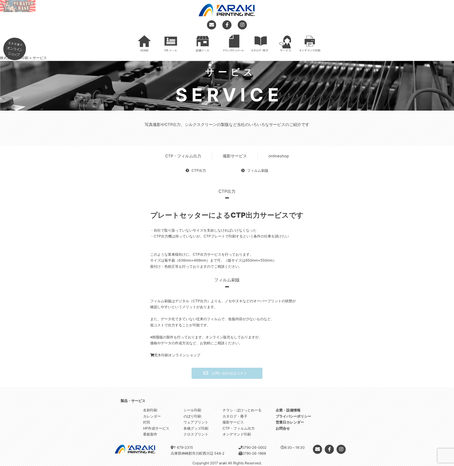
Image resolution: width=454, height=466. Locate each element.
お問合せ (283, 428)
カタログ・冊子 (235, 416)
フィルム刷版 (257, 170)
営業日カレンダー (290, 422)
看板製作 (150, 434)
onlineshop (278, 156)
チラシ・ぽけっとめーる (242, 410)
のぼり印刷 (192, 416)
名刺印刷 (150, 410)
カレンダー (152, 416)
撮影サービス (235, 156)
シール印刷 (192, 410)
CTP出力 (199, 170)
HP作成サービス (156, 428)
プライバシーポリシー (293, 416)
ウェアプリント (195, 422)
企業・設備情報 (288, 410)
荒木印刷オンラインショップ (177, 355)
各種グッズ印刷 (195, 428)
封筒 (146, 422)
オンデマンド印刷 (237, 434)
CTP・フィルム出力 (183, 156)
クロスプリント (195, 434)
